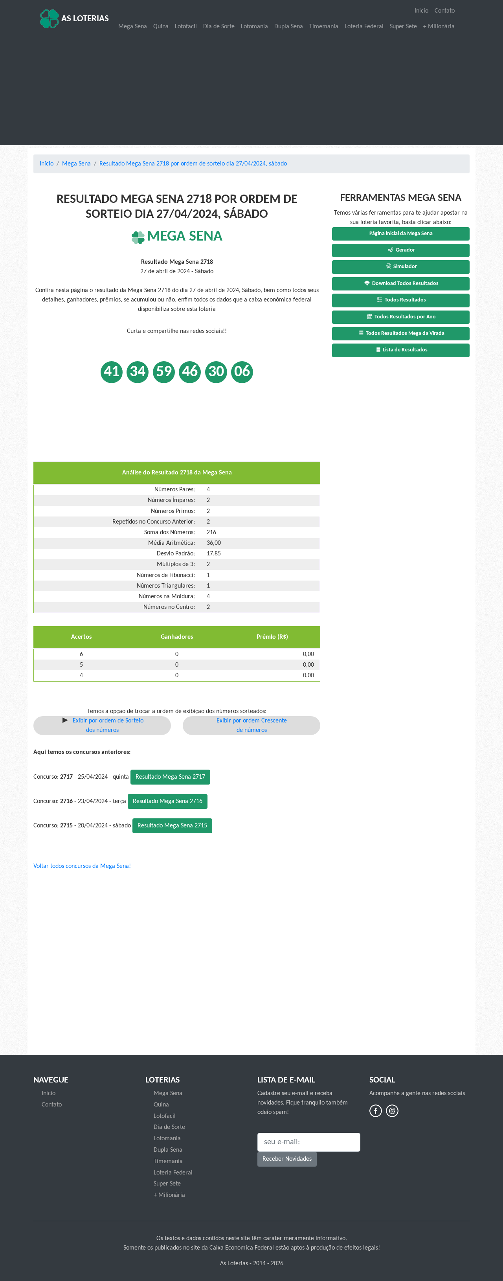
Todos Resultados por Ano (404, 317)
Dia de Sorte (219, 27)
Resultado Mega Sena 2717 (170, 777)
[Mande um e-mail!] (392, 1111)
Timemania (323, 27)
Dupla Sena (288, 27)
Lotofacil (186, 27)
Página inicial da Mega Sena (401, 233)
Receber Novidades (287, 1159)
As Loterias (84, 19)
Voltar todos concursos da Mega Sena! (82, 866)
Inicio (421, 11)
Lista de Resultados (405, 350)
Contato (445, 11)
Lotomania (254, 27)
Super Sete (403, 27)
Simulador (404, 266)
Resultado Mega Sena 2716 (167, 801)
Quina (161, 27)
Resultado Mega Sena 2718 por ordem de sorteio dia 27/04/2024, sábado (193, 164)
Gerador (405, 250)
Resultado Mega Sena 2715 (172, 826)
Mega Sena (132, 27)
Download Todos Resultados (405, 283)
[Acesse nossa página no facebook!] (375, 1111)
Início (46, 164)
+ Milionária (439, 27)
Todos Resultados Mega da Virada (404, 333)
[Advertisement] (251, 89)
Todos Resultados (405, 300)
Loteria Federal (364, 27)
